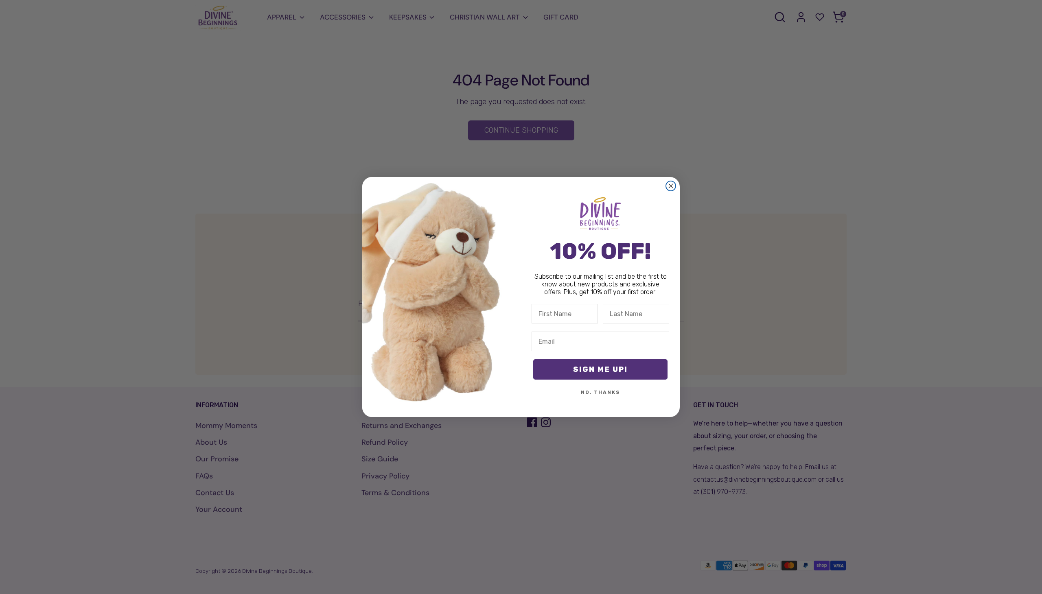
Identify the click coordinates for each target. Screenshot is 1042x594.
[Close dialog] (671, 186)
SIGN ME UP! (600, 369)
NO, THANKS (600, 392)
